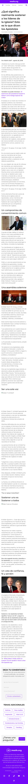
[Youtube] (19, 776)
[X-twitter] (23, 776)
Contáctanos (8, 770)
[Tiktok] (14, 776)
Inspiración (21, 5)
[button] (2, 5)
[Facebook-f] (9, 776)
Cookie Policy (14, 772)
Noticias (14, 5)
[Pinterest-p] (14, 781)
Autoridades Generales (7, 32)
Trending (7, 5)
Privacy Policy (17, 770)
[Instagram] (4, 776)
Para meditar (18, 710)
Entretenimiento (14, 719)
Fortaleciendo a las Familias (14, 723)
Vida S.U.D (19, 714)
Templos (9, 727)
